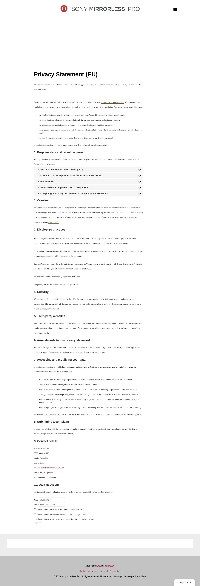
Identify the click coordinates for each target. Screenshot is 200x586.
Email (36, 504)
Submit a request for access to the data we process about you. (59, 509)
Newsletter (115, 571)
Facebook (103, 571)
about (99, 566)
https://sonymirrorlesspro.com (112, 102)
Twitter (83, 571)
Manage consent (184, 582)
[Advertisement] (100, 45)
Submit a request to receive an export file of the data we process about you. (65, 519)
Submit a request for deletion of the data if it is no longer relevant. (62, 514)
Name (36, 499)
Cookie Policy (53, 222)
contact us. (110, 566)
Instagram (92, 571)
